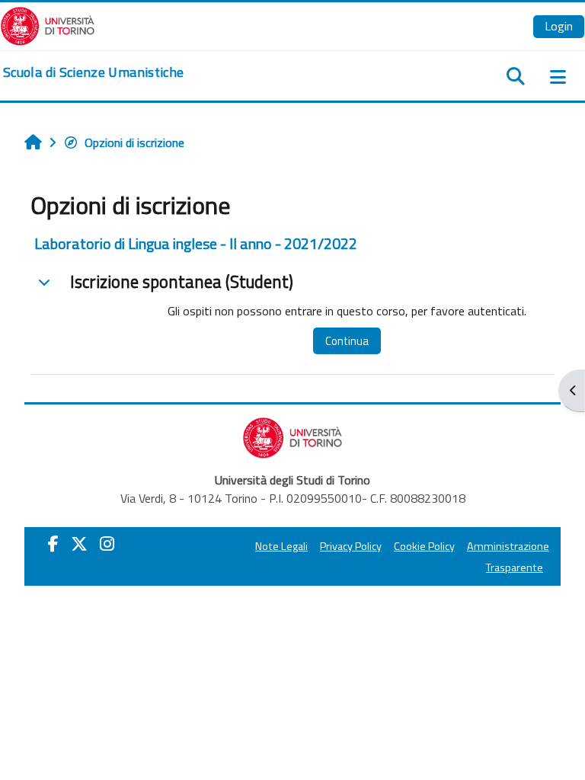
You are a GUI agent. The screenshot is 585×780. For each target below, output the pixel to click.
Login (559, 26)
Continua (347, 341)
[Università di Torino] (47, 24)
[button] (44, 282)
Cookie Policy (424, 546)
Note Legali (281, 546)
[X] (79, 544)
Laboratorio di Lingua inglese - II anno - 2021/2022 (195, 243)
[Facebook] (53, 544)
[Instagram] (107, 544)
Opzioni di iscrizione (134, 142)
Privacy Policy (351, 546)
